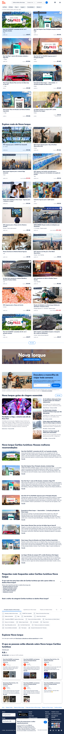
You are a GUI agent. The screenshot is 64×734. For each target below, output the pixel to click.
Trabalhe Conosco (47, 716)
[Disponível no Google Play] (23, 714)
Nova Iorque (18, 638)
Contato (30, 713)
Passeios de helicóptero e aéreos (10, 587)
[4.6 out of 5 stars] (6, 655)
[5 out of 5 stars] (11, 662)
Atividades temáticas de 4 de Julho (10, 586)
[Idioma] (55, 2)
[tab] (12, 609)
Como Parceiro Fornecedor (56, 713)
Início (3, 707)
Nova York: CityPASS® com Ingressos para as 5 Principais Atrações (11, 660)
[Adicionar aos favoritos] (30, 13)
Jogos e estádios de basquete (9, 590)
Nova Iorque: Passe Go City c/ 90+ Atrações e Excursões (51, 660)
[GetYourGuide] (4, 2)
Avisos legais (31, 715)
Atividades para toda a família (9, 589)
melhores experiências (33, 638)
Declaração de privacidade (47, 390)
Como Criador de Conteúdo (54, 716)
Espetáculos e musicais (8, 592)
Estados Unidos (9, 707)
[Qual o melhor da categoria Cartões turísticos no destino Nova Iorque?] (60, 598)
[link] (16, 24)
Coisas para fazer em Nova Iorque (33, 707)
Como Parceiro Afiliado (55, 719)
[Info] (20, 10)
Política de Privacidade (33, 717)
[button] (16, 24)
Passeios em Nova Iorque (47, 707)
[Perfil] (60, 3)
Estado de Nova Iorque (19, 707)
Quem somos (47, 713)
